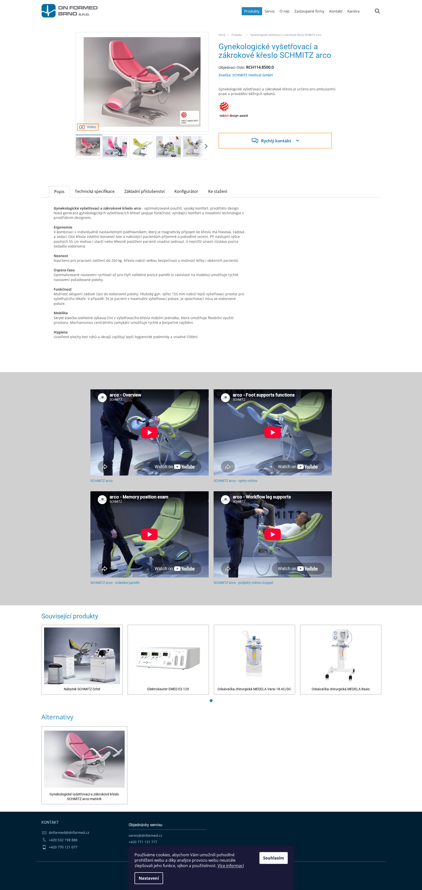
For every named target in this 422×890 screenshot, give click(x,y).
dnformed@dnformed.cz (69, 832)
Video (91, 127)
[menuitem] (353, 11)
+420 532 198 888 (63, 840)
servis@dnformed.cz (145, 835)
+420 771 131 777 (143, 842)
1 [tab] (211, 700)
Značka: (246, 75)
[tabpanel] (82, 659)
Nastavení (149, 878)
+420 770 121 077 (63, 847)
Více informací (231, 865)
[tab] (59, 191)
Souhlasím (273, 858)
